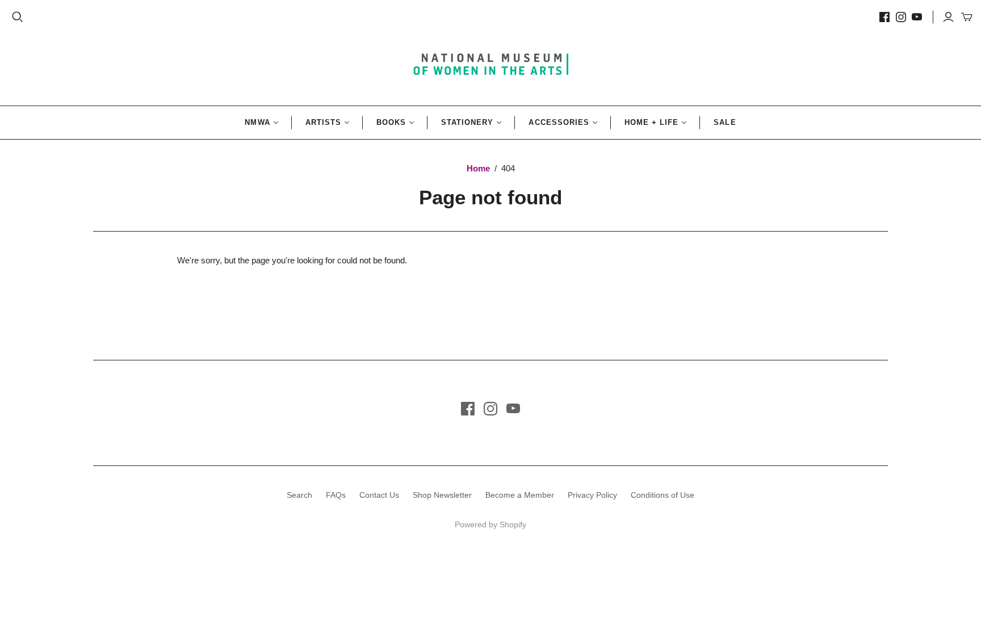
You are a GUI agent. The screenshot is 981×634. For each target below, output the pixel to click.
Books (391, 122)
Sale (725, 122)
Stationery (467, 122)
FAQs (336, 494)
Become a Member (519, 494)
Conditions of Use (662, 494)
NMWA (257, 122)
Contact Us (379, 494)
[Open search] (17, 17)
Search (299, 494)
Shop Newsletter (442, 494)
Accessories (559, 122)
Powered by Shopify (490, 524)
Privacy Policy (592, 494)
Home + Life (651, 122)
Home (478, 168)
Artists (323, 122)
